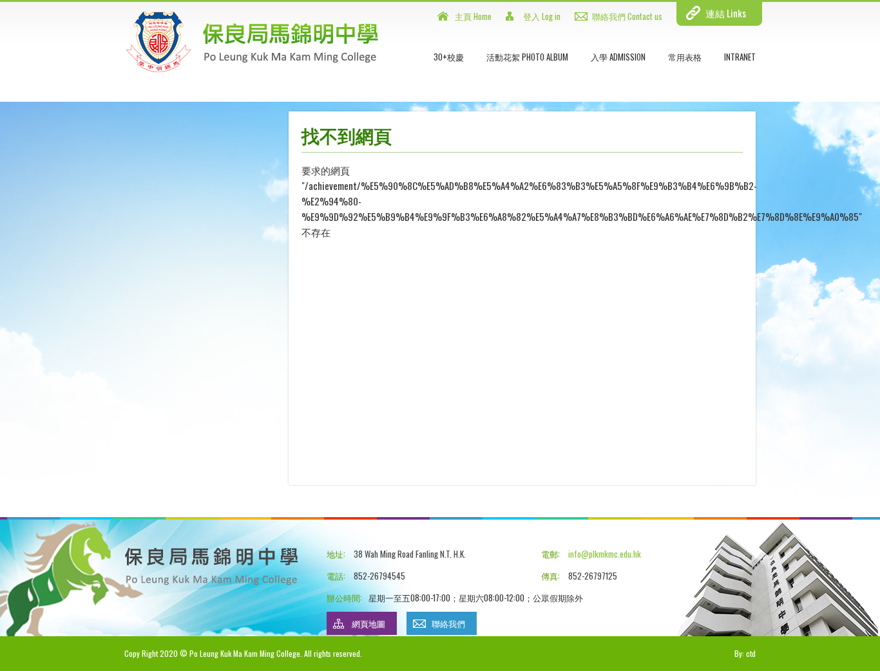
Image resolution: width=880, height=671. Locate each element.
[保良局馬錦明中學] (252, 70)
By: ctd (745, 653)
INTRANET (740, 56)
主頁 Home (473, 16)
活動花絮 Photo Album (527, 56)
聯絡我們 (448, 623)
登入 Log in (541, 16)
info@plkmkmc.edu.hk (604, 553)
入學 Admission (618, 56)
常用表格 (685, 56)
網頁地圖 (368, 623)
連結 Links (725, 13)
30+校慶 (449, 56)
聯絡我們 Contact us (627, 16)
